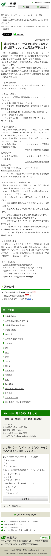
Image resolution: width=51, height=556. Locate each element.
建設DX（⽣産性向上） (14, 389)
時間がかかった (12, 493)
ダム (7, 380)
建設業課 (41, 26)
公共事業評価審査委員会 (15, 325)
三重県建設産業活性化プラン (17, 321)
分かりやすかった (13, 474)
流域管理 (8, 375)
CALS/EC (9, 384)
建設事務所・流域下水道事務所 (18, 402)
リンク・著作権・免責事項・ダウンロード (21, 521)
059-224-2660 (18, 430)
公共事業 (39, 15)
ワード (18, 299)
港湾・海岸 (9, 370)
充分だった (10, 460)
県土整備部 (30, 26)
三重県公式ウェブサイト (8, 4)
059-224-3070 (11, 544)
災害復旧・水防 (11, 398)
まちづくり (28, 15)
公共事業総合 (10, 316)
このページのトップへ (26, 514)
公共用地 (8, 393)
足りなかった (11, 466)
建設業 (5, 18)
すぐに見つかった (13, 487)
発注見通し (9, 334)
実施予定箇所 (10, 330)
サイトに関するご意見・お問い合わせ (19, 530)
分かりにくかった (13, 480)
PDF (23, 292)
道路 (7, 348)
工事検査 (8, 343)
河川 (7, 353)
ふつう (8, 463)
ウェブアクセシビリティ (14, 527)
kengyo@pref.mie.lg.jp (10, 171)
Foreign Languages (41, 2)
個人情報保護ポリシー (13, 524)
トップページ (15, 15)
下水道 (7, 361)
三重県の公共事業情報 (14, 339)
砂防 (7, 357)
